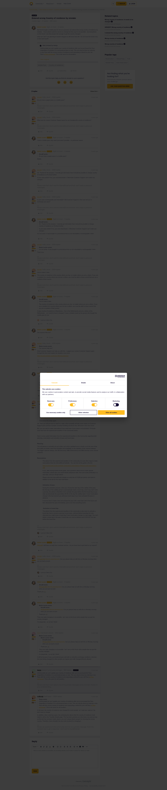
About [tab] (112, 383)
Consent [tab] (54, 383)
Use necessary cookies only (55, 412)
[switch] (72, 404)
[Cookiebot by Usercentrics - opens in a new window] (116, 376)
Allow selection (83, 412)
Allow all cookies (111, 412)
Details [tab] (83, 383)
